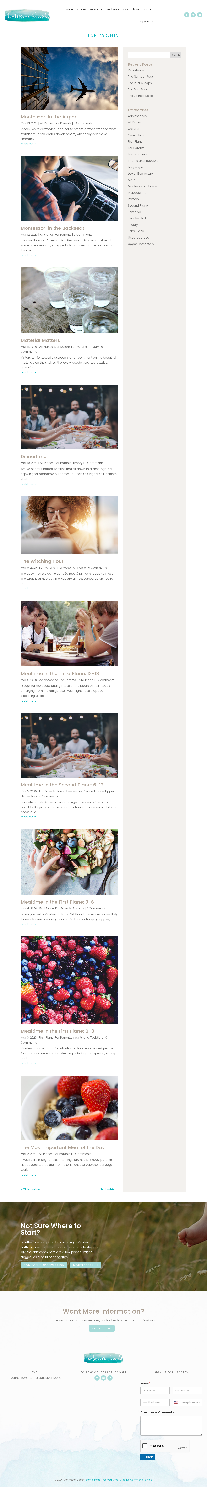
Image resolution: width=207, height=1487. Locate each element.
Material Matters (40, 340)
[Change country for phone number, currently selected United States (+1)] (176, 1402)
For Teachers (137, 154)
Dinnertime (33, 456)
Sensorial (134, 212)
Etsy (125, 9)
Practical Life (137, 193)
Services (95, 9)
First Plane (46, 908)
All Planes (47, 123)
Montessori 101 (85, 1265)
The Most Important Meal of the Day (63, 1147)
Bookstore (113, 9)
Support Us (146, 21)
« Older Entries (31, 1189)
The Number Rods (141, 76)
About (135, 9)
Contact (148, 9)
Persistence (136, 70)
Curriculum (62, 347)
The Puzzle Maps (140, 83)
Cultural (133, 129)
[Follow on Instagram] (193, 14)
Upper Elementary (141, 244)
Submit (148, 1457)
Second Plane (94, 791)
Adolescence (48, 680)
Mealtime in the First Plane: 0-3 (57, 1031)
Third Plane (85, 680)
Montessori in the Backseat (52, 228)
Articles (81, 9)
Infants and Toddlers (88, 1038)
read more (28, 144)
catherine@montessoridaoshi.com (36, 1378)
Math (131, 180)
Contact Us (102, 1328)
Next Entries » (109, 1189)
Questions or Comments (157, 1412)
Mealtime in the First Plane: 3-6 (57, 902)
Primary (78, 908)
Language (135, 167)
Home (69, 9)
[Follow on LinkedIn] (199, 14)
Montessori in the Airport (49, 117)
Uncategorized (138, 237)
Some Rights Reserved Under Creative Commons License (119, 1479)
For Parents (63, 123)
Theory (94, 347)
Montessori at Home (71, 568)
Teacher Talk (137, 218)
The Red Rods (138, 89)
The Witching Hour (42, 561)
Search (176, 55)
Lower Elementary (70, 791)
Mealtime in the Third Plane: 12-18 (60, 673)
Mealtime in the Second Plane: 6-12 (62, 785)
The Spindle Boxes (140, 96)
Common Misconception (43, 1265)
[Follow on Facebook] (186, 14)
